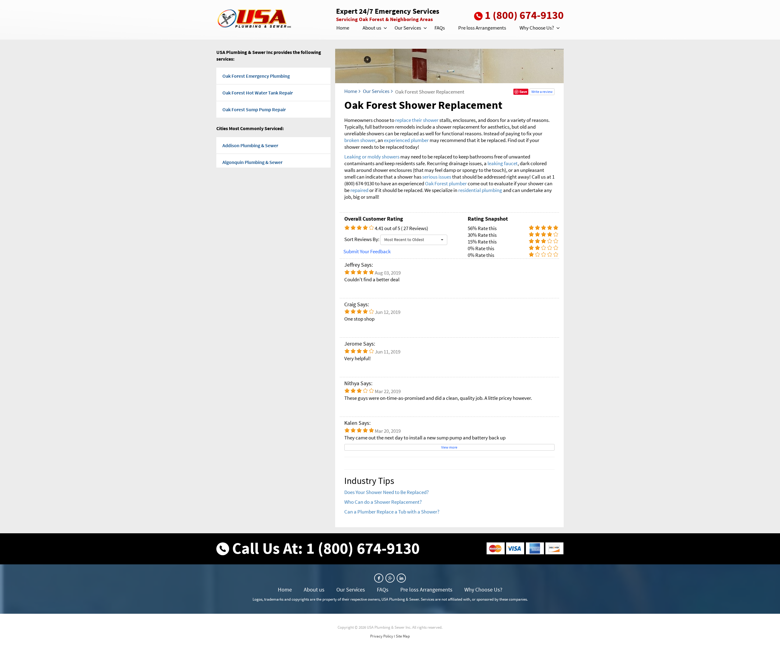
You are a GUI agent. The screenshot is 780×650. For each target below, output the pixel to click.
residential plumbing (480, 190)
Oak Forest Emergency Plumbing (256, 76)
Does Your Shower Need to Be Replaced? (386, 492)
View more (449, 447)
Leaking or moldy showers (371, 156)
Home (342, 27)
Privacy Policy (381, 636)
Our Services (408, 27)
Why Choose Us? (536, 27)
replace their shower (416, 120)
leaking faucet (503, 163)
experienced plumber (406, 140)
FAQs (439, 27)
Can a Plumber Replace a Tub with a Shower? (391, 511)
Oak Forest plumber (446, 183)
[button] (385, 28)
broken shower (359, 140)
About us (372, 27)
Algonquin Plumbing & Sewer (252, 162)
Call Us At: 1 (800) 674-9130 (326, 548)
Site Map (403, 636)
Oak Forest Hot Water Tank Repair (257, 93)
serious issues (436, 176)
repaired (359, 190)
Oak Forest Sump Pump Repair (254, 109)
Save (523, 91)
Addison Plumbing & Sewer (250, 145)
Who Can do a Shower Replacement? (383, 502)
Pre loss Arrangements (482, 27)
